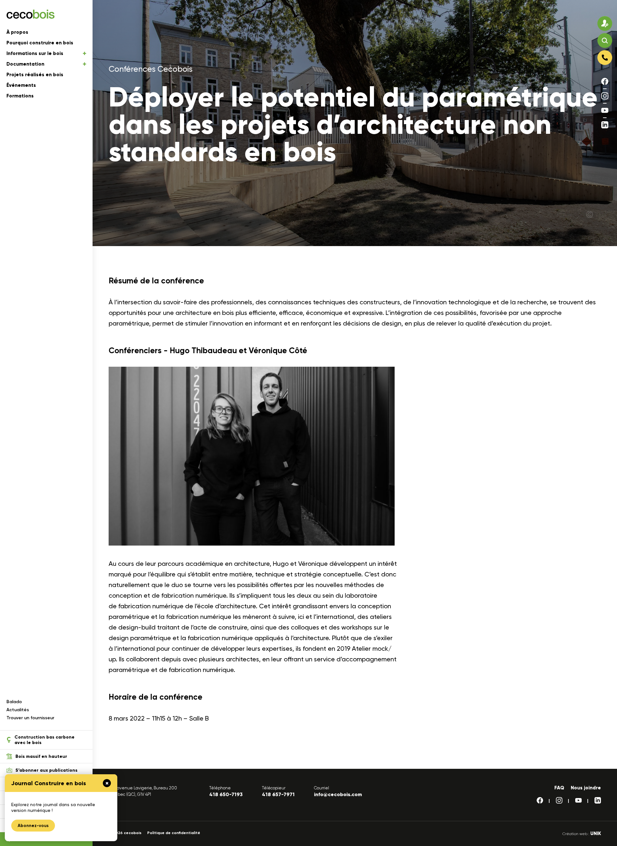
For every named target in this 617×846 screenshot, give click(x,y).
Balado (14, 701)
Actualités (17, 710)
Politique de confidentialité (173, 833)
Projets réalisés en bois (34, 75)
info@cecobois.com (338, 794)
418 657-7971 (278, 794)
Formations (20, 96)
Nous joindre (586, 788)
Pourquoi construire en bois (39, 43)
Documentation (25, 64)
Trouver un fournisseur (30, 718)
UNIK (595, 833)
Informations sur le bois (34, 53)
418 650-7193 (226, 794)
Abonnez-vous (33, 825)
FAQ (559, 788)
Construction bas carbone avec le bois (44, 739)
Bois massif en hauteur (41, 756)
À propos (17, 32)
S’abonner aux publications (46, 770)
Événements (21, 85)
